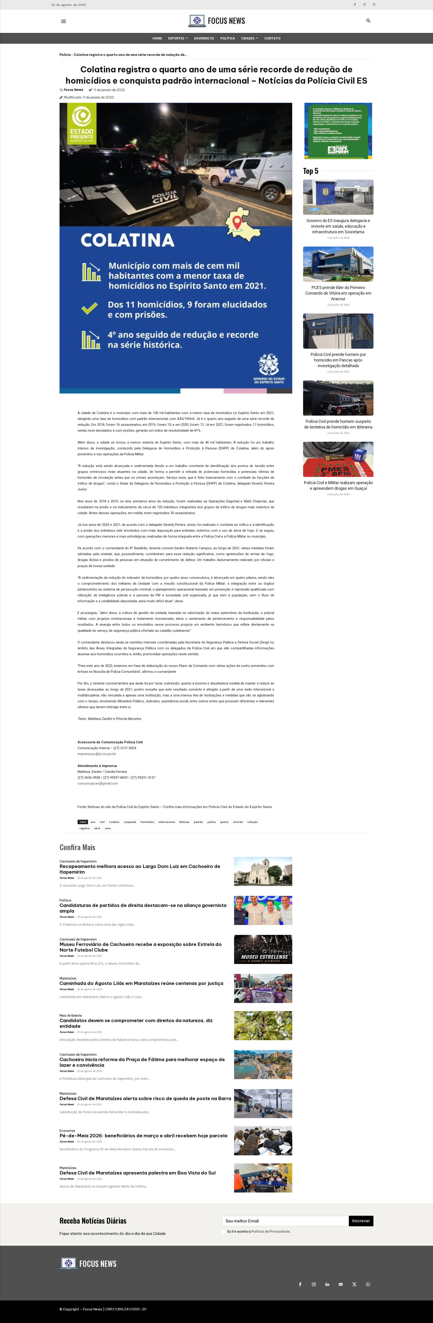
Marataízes (68, 978)
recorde (238, 822)
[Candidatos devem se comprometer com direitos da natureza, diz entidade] (263, 1025)
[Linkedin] (327, 1284)
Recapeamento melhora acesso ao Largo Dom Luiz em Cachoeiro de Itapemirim (140, 869)
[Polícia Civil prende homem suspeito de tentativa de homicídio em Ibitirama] (338, 398)
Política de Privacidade (270, 1231)
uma (108, 828)
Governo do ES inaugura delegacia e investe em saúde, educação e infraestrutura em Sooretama (338, 226)
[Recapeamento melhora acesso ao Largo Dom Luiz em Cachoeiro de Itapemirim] (263, 871)
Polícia (65, 55)
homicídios (147, 822)
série (97, 828)
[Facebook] (355, 5)
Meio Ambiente (71, 1015)
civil (102, 822)
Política (65, 900)
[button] (368, 21)
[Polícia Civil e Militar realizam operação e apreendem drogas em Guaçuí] (338, 459)
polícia (211, 822)
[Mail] (340, 1284)
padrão (198, 822)
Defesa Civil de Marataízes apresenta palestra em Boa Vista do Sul (138, 1173)
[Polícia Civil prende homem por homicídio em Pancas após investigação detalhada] (338, 331)
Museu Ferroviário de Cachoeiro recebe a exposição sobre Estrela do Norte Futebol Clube (141, 947)
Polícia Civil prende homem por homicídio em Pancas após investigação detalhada (338, 360)
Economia (67, 1130)
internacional (167, 822)
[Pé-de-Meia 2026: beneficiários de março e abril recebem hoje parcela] (263, 1140)
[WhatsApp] (367, 1284)
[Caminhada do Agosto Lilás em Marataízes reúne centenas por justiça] (263, 988)
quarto (224, 822)
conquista (130, 822)
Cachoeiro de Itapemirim (78, 861)
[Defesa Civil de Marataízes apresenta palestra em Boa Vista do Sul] (263, 1178)
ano (93, 822)
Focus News (73, 89)
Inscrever (361, 1220)
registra (84, 828)
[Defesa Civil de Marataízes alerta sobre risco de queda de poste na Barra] (263, 1103)
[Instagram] (364, 5)
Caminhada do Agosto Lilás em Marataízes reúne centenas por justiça (141, 983)
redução (252, 822)
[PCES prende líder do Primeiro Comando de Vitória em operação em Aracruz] (338, 264)
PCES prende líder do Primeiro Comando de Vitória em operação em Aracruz (338, 293)
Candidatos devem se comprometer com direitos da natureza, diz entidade (136, 1023)
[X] (374, 5)
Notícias (184, 822)
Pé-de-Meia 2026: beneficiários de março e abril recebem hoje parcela (143, 1136)
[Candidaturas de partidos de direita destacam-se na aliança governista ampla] (263, 910)
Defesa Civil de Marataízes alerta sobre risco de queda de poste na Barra (145, 1098)
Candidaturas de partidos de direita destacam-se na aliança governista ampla (143, 908)
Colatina (114, 822)
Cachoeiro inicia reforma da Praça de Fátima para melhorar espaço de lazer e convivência (142, 1062)
